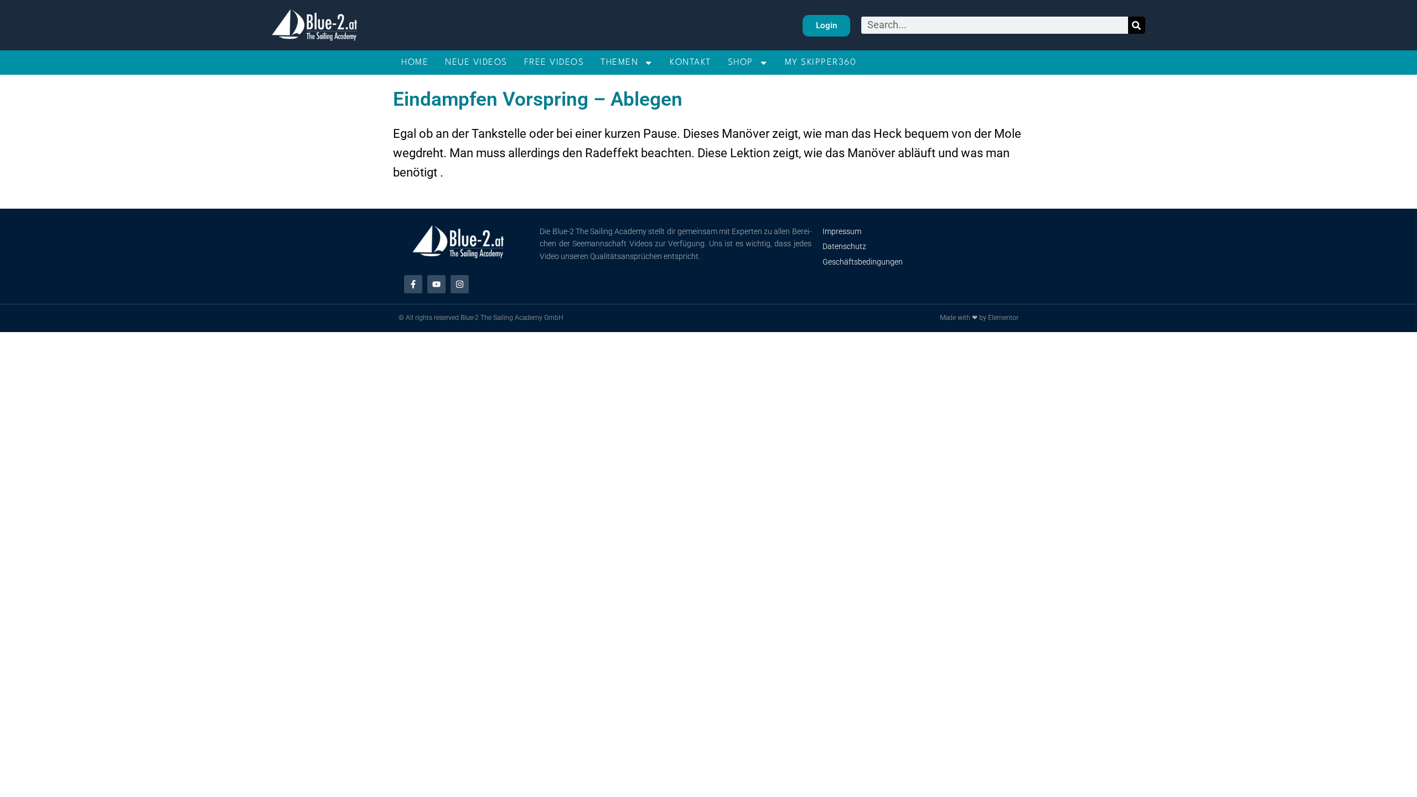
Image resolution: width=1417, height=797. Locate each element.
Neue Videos (476, 62)
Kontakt (690, 62)
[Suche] (1136, 25)
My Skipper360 (821, 62)
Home (414, 62)
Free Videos (554, 62)
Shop (740, 62)
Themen (619, 62)
